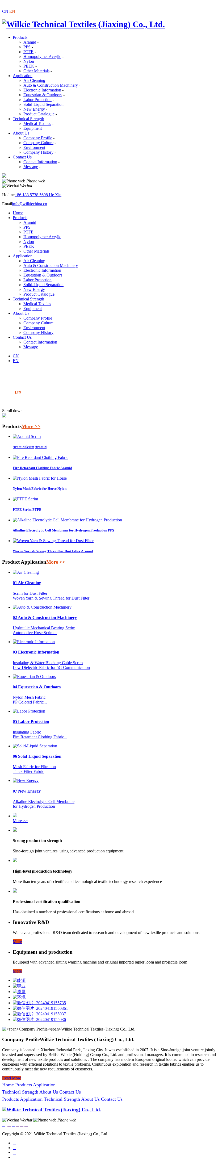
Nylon (28, 61)
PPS (27, 47)
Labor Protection (37, 99)
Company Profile (37, 138)
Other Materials (36, 71)
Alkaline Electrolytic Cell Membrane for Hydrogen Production (60, 530)
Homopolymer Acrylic (42, 56)
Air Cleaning (34, 80)
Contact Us (22, 157)
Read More (11, 1078)
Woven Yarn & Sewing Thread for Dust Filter (47, 551)
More (17, 941)
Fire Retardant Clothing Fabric (36, 468)
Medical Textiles (37, 123)
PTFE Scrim (22, 510)
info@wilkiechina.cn (29, 204)
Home (18, 213)
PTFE (28, 51)
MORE (8, 401)
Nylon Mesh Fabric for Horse (35, 489)
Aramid (29, 42)
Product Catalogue (38, 114)
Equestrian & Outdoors (42, 95)
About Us (21, 133)
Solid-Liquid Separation (43, 104)
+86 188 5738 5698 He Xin (38, 194)
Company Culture (38, 142)
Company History (38, 152)
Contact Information (40, 162)
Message (30, 166)
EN (12, 11)
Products (20, 37)
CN (5, 11)
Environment (34, 147)
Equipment (32, 128)
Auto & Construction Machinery (50, 85)
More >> (31, 426)
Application (22, 75)
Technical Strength (28, 118)
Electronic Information (42, 90)
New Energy (34, 109)
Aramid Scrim (23, 447)
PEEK (28, 66)
